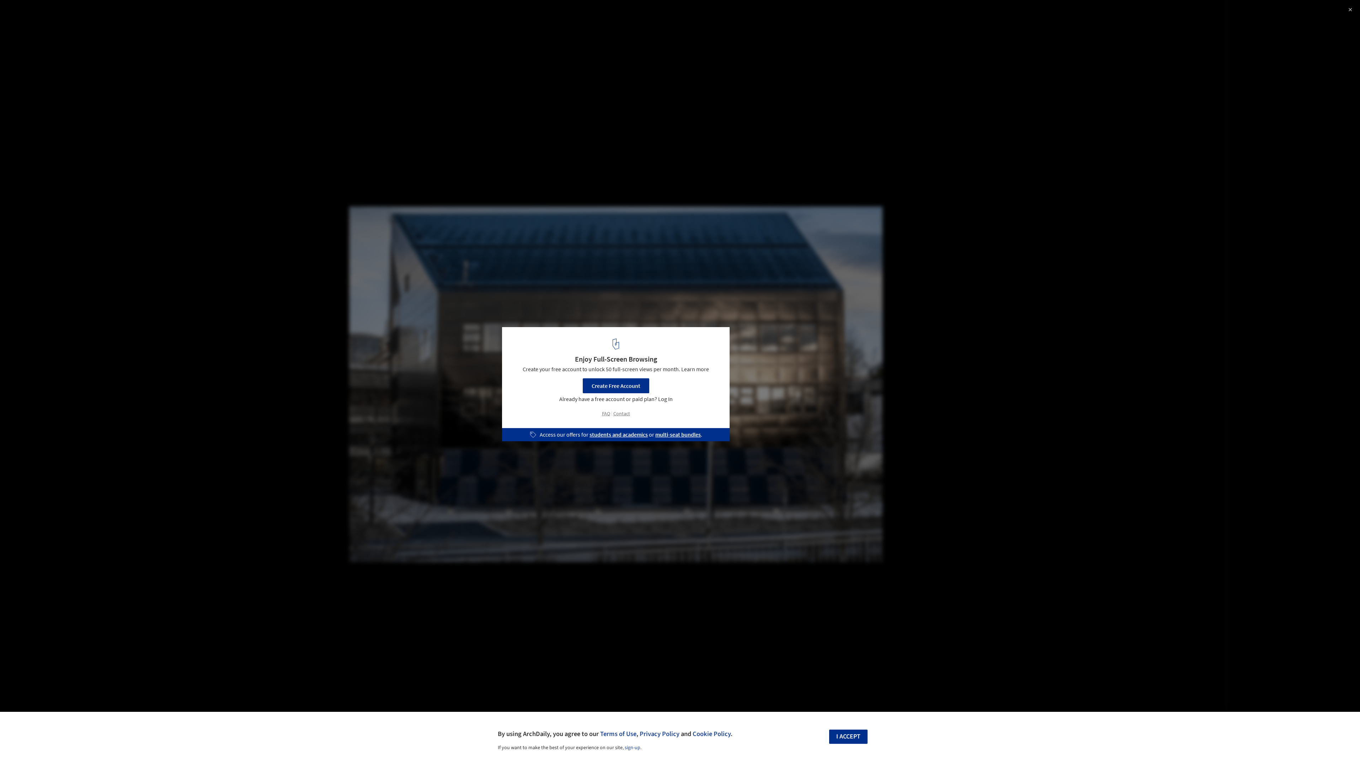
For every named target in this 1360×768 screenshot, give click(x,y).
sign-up (632, 747)
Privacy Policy (659, 733)
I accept (848, 736)
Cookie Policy (712, 733)
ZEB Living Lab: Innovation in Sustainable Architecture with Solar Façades (104, 19)
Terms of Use (618, 733)
